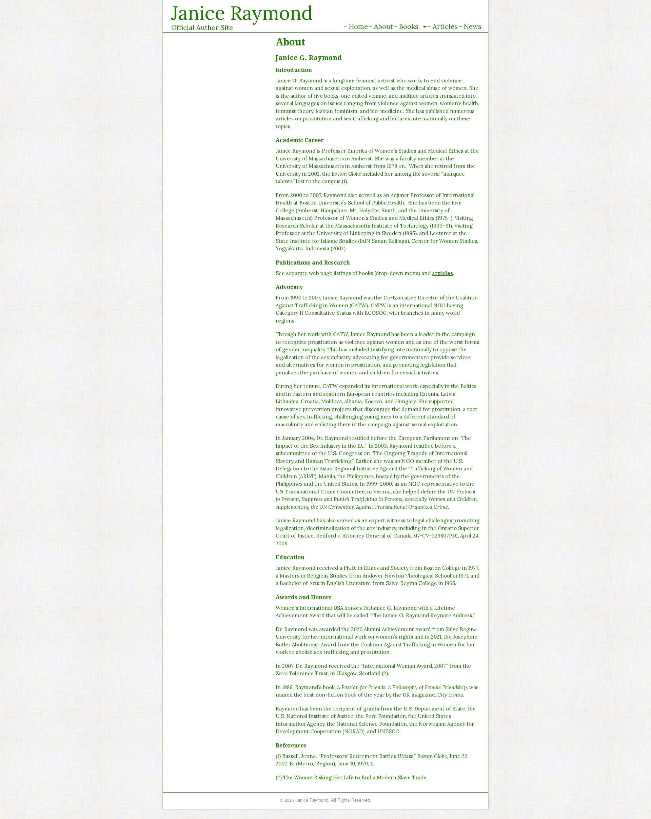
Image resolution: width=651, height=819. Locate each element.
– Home (355, 26)
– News (469, 26)
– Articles (442, 26)
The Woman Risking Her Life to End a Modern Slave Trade (355, 777)
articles (442, 273)
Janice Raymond (242, 13)
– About (381, 26)
